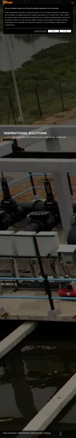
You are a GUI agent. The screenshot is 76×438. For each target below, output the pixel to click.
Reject (53, 31)
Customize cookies (40, 31)
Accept (65, 31)
